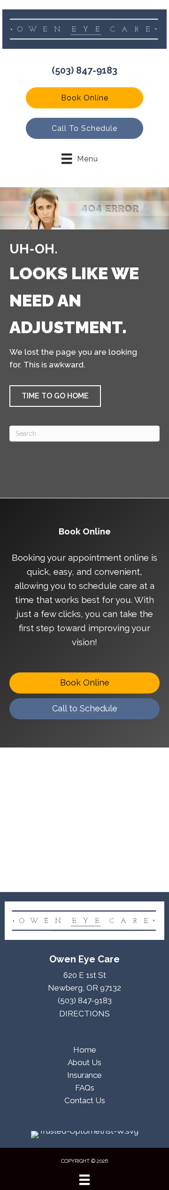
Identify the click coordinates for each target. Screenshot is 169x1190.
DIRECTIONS (84, 1013)
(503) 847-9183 (84, 70)
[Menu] (84, 1180)
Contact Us (84, 1100)
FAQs (84, 1087)
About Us (84, 1062)
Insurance (84, 1075)
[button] (84, 97)
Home (84, 1049)
